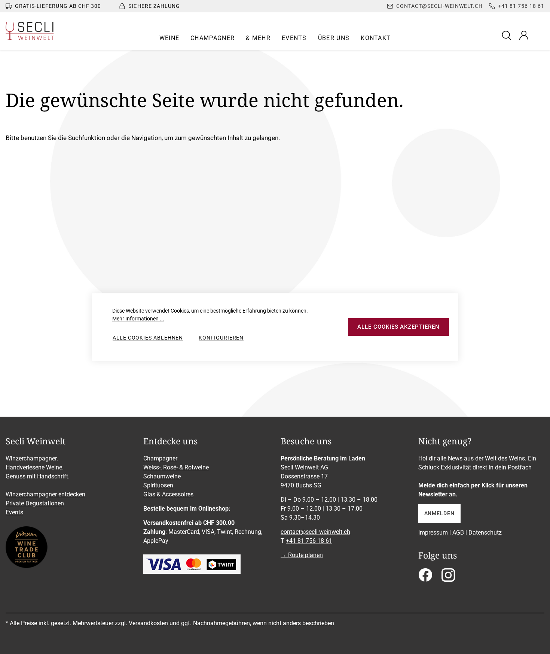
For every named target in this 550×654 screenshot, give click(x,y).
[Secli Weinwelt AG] (30, 31)
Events (14, 512)
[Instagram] (448, 577)
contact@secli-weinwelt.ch (315, 531)
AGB (458, 532)
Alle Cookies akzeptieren (398, 326)
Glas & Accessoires (168, 494)
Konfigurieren (221, 338)
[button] (169, 38)
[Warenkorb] (539, 35)
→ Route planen (302, 555)
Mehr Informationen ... (138, 319)
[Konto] (524, 35)
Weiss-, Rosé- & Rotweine (176, 467)
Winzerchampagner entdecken (45, 494)
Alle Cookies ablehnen (148, 338)
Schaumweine (162, 476)
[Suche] (508, 35)
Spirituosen (158, 485)
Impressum (433, 532)
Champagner (160, 458)
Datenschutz (485, 532)
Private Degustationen (35, 503)
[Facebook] (425, 577)
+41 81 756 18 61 (309, 540)
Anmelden (439, 513)
